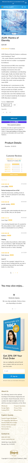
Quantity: (4, 109)
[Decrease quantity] (3, 112)
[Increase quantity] (10, 112)
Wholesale (4, 406)
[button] (5, 48)
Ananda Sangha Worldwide (9, 418)
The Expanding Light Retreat (9, 420)
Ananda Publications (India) (9, 422)
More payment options (14, 124)
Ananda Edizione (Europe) (8, 424)
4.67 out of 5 (17, 159)
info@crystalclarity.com (8, 439)
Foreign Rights (5, 408)
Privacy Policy (18, 408)
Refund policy (5, 429)
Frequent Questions (19, 406)
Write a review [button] (14, 174)
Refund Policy (18, 410)
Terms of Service (6, 427)
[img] (5, 184)
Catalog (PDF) (5, 410)
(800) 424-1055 (5, 437)
